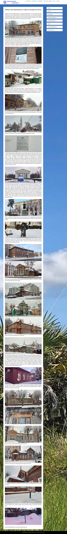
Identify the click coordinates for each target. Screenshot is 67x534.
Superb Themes (42, 532)
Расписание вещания (51, 20)
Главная (49, 8)
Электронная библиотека (52, 26)
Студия (49, 23)
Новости (49, 11)
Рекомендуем (50, 14)
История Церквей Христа (52, 17)
